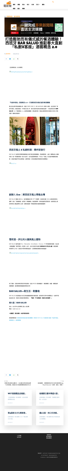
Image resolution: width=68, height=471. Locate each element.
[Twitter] (17, 59)
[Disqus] (34, 347)
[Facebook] (6, 59)
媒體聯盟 (9, 16)
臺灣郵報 (17, 16)
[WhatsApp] (13, 59)
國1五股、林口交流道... (48, 413)
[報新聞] (10, 4)
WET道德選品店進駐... (17, 393)
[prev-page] (5, 428)
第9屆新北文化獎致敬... (17, 413)
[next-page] (8, 428)
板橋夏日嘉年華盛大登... (49, 393)
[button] (53, 2)
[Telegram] (10, 59)
